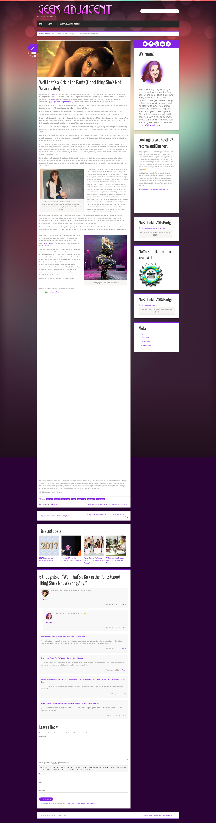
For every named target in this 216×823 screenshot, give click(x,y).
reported (52, 94)
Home (41, 23)
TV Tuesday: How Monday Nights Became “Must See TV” (115, 560)
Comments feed (146, 342)
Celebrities (47, 34)
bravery (49, 499)
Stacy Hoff (45, 599)
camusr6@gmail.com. (149, 125)
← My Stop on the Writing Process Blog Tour (54, 516)
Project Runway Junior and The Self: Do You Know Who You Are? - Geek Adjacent (70, 703)
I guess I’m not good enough (62, 102)
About (49, 24)
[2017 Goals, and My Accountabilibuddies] (49, 546)
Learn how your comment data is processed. (81, 803)
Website (42, 790)
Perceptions (100, 499)
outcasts (91, 499)
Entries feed (145, 338)
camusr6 (56, 504)
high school (65, 499)
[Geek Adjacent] (75, 9)
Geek (56, 499)
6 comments (46, 504)
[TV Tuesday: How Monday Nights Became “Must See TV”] (116, 546)
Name (41, 774)
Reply (124, 604)
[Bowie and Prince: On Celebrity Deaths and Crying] (72, 546)
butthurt (53, 99)
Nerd (73, 499)
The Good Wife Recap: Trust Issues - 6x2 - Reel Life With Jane (63, 637)
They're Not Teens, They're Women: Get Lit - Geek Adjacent (62, 658)
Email (41, 782)
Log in (143, 334)
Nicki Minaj (81, 499)
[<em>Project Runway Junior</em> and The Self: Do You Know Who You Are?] (94, 546)
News (114, 504)
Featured (102, 504)
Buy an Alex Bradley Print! (69, 24)
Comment (43, 737)
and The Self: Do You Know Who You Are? (93, 560)
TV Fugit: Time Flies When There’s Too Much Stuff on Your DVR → (107, 516)
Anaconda (47, 243)
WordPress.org (146, 345)
